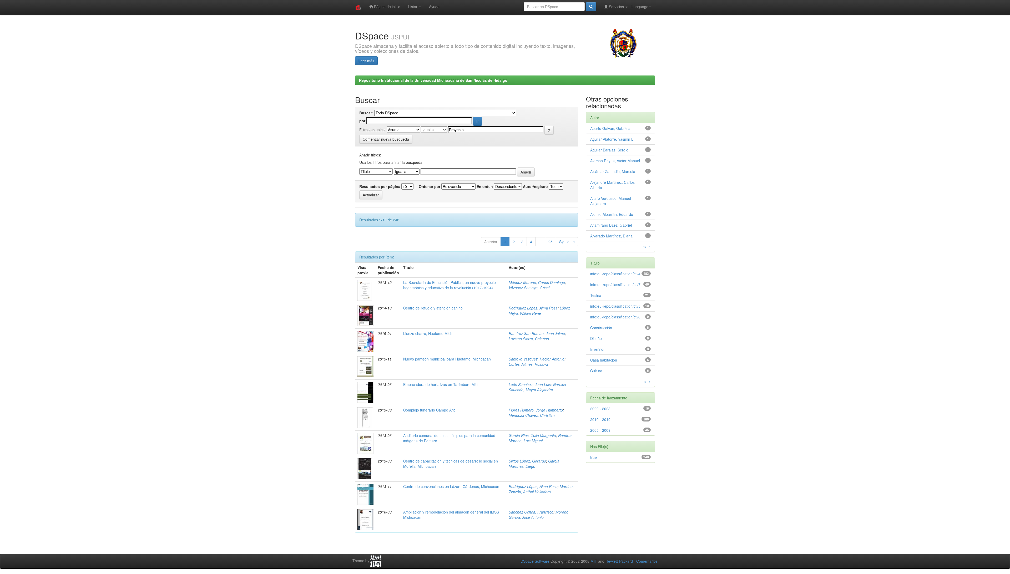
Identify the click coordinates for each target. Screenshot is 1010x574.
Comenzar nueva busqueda (386, 139)
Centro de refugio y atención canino (433, 308)
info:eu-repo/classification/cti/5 (615, 306)
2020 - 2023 (600, 408)
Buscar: (366, 112)
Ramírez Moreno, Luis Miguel (540, 438)
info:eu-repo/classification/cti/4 (615, 273)
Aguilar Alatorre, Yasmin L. (612, 139)
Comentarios (647, 561)
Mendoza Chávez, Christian (532, 415)
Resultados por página (379, 186)
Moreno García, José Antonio (538, 514)
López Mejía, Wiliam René (539, 310)
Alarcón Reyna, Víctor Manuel (615, 160)
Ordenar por (429, 186)
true (593, 457)
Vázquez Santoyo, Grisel (529, 287)
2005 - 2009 (600, 430)
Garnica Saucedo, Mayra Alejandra (537, 387)
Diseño (596, 338)
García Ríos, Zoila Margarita (532, 435)
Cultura (596, 370)
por (362, 120)
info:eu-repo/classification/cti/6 (615, 316)
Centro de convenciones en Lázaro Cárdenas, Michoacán (451, 486)
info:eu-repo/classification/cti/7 (615, 284)
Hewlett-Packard (619, 561)
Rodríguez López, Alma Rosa (533, 308)
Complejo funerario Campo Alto (429, 410)
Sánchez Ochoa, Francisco (531, 512)
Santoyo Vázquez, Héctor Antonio (536, 359)
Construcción (601, 327)
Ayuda (434, 6)
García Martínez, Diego (534, 463)
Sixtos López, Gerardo (527, 461)
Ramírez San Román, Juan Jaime (537, 333)
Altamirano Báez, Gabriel (611, 225)
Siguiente (567, 241)
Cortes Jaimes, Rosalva (528, 364)
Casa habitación (603, 360)
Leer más (366, 60)
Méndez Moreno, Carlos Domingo (537, 282)
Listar (413, 6)
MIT (593, 561)
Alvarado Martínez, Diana (611, 235)
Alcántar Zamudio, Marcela (612, 171)
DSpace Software (535, 561)
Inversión (597, 349)
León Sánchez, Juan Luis (530, 384)
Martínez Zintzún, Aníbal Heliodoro (541, 489)
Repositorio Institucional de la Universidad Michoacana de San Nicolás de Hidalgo (433, 80)
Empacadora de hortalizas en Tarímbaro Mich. (442, 384)
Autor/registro (535, 186)
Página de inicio (386, 6)
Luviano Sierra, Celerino (529, 338)
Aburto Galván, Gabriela (610, 128)
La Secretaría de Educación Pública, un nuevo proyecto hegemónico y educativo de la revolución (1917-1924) (449, 285)
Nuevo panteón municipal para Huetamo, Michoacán (447, 359)
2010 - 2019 (600, 419)
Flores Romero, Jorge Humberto (536, 410)
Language (640, 6)
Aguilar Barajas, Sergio (609, 150)
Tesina (595, 295)
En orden (485, 186)
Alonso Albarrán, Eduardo (611, 214)
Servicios (616, 6)
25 (550, 241)
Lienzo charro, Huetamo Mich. (428, 333)
